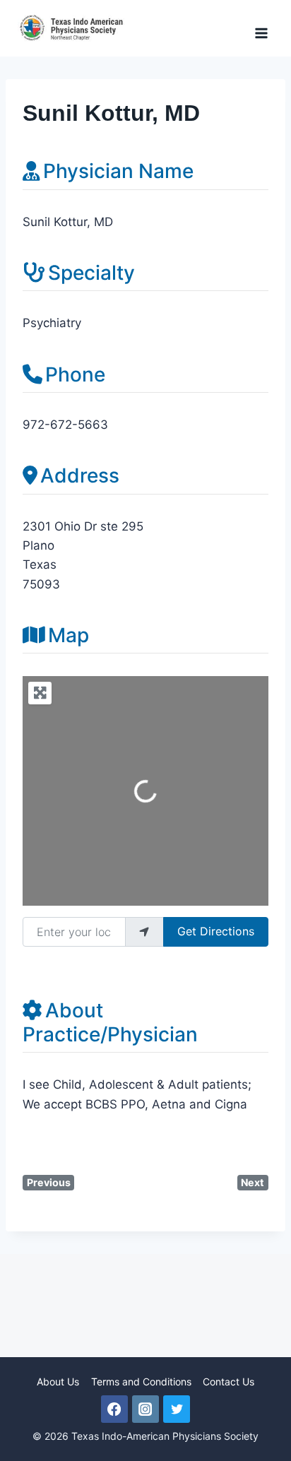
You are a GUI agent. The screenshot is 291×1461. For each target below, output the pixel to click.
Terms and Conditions (141, 1382)
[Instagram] (145, 1408)
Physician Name (118, 171)
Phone (75, 374)
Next (252, 1182)
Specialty (91, 273)
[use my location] (144, 932)
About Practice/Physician (110, 1022)
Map (68, 635)
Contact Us (228, 1382)
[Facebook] (114, 1408)
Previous (49, 1182)
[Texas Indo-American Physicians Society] (74, 28)
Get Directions (215, 931)
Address (79, 475)
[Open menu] (261, 28)
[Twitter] (176, 1408)
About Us (58, 1382)
